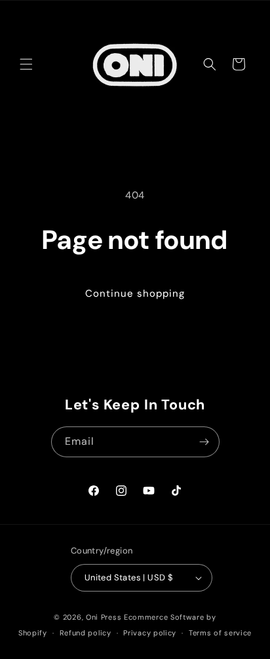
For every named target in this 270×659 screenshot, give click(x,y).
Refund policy (85, 632)
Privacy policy (149, 632)
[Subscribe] (204, 441)
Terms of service (220, 632)
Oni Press (103, 617)
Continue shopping (135, 293)
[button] (26, 64)
